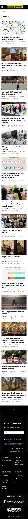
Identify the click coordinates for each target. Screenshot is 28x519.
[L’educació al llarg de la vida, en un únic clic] (14, 221)
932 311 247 (5, 488)
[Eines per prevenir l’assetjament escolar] (14, 302)
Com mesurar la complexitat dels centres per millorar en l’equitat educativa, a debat (12, 204)
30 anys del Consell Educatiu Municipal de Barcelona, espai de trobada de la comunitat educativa (13, 340)
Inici (2, 11)
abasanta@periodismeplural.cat (9, 479)
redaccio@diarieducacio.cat (8, 480)
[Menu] (2, 7)
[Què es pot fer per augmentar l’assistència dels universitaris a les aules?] (14, 54)
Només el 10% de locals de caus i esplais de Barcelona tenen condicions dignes (12, 175)
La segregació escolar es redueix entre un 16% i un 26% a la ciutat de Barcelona (13, 120)
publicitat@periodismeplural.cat (9, 482)
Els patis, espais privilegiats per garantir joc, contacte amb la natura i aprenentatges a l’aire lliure (13, 395)
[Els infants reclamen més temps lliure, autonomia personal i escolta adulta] (14, 274)
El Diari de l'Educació (6, 460)
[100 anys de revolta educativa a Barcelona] (14, 137)
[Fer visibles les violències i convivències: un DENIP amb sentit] (14, 28)
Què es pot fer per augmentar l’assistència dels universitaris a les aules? (13, 66)
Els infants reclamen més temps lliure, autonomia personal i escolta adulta (13, 285)
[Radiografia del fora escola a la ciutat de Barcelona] (14, 83)
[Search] (26, 7)
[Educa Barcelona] (15, 7)
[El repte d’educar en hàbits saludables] (14, 247)
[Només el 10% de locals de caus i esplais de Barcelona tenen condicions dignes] (14, 164)
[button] (14, 410)
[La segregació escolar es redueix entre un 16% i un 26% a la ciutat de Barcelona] (14, 109)
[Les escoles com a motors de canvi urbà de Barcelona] (14, 357)
